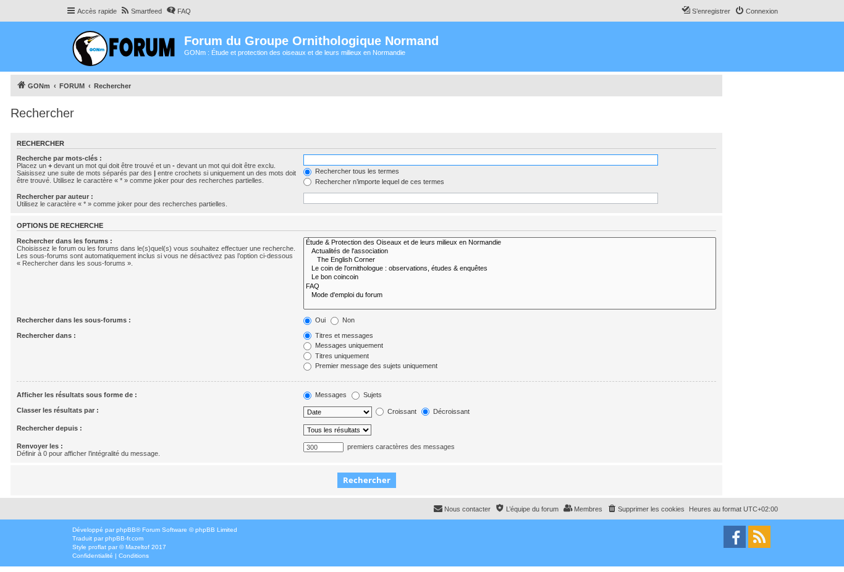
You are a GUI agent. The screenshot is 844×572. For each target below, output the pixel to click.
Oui (319, 320)
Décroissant (450, 411)
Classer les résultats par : (58, 410)
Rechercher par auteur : (55, 196)
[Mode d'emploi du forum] (510, 295)
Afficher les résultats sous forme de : (77, 394)
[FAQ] (510, 286)
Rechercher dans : (46, 335)
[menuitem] (141, 11)
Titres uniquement (341, 356)
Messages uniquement (348, 345)
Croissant (401, 411)
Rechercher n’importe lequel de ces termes (378, 181)
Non (347, 320)
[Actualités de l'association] (510, 251)
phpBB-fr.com (124, 538)
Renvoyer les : (40, 446)
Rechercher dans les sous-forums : (74, 320)
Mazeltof (137, 547)
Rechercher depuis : (49, 428)
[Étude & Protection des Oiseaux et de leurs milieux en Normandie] (510, 242)
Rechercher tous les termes (356, 171)
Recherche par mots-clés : (59, 158)
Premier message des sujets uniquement (375, 365)
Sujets (371, 394)
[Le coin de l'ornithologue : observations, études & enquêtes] (510, 268)
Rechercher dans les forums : (64, 241)
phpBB (126, 529)
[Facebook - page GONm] (735, 537)
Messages (330, 394)
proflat (97, 547)
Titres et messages (343, 335)
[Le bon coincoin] (510, 277)
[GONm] (125, 47)
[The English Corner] (510, 260)
